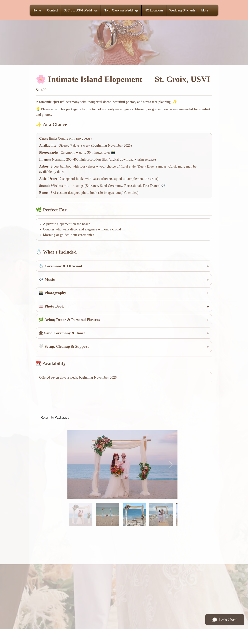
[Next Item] (171, 464)
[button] (182, 10)
